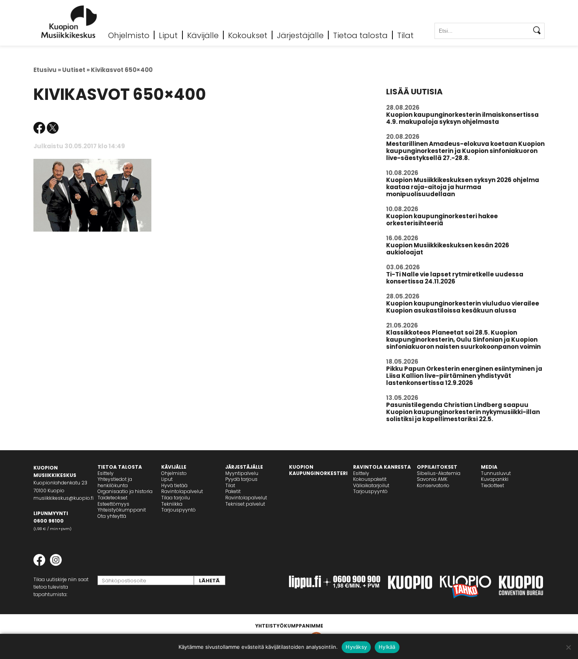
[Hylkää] (568, 647)
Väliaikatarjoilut (371, 485)
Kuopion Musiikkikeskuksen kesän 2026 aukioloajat (447, 248)
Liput (168, 35)
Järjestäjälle (300, 35)
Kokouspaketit (370, 479)
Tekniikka (171, 504)
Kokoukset (247, 35)
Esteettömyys (113, 504)
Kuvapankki (494, 479)
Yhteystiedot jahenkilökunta (115, 482)
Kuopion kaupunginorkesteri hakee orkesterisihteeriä (442, 219)
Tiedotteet (492, 485)
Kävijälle (203, 35)
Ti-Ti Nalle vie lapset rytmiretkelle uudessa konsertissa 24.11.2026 (454, 277)
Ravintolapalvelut (182, 491)
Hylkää (387, 647)
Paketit (233, 491)
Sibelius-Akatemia (438, 473)
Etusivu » (47, 70)
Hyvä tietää (174, 485)
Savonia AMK (432, 479)
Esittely (106, 473)
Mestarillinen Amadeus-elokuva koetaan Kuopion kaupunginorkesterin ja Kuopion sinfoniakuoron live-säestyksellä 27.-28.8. (465, 151)
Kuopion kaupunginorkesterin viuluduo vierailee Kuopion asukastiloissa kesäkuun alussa (462, 307)
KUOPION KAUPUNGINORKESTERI (318, 470)
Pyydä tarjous (241, 479)
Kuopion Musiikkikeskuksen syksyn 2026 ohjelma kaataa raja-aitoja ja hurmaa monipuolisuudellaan (462, 187)
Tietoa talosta (360, 35)
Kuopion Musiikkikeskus (69, 22)
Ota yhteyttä (112, 516)
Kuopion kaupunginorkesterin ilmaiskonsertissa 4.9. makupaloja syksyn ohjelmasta (462, 118)
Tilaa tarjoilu (175, 497)
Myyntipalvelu (241, 473)
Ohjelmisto (128, 35)
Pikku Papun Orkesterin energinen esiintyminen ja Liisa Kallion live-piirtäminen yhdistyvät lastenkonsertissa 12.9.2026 (464, 375)
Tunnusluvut (496, 473)
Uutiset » (76, 70)
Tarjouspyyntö (178, 509)
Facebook (39, 128)
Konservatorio (433, 485)
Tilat (405, 35)
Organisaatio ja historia (125, 491)
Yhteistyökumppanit (122, 509)
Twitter (53, 128)
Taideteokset (112, 497)
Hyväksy (356, 647)
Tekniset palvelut (245, 504)
